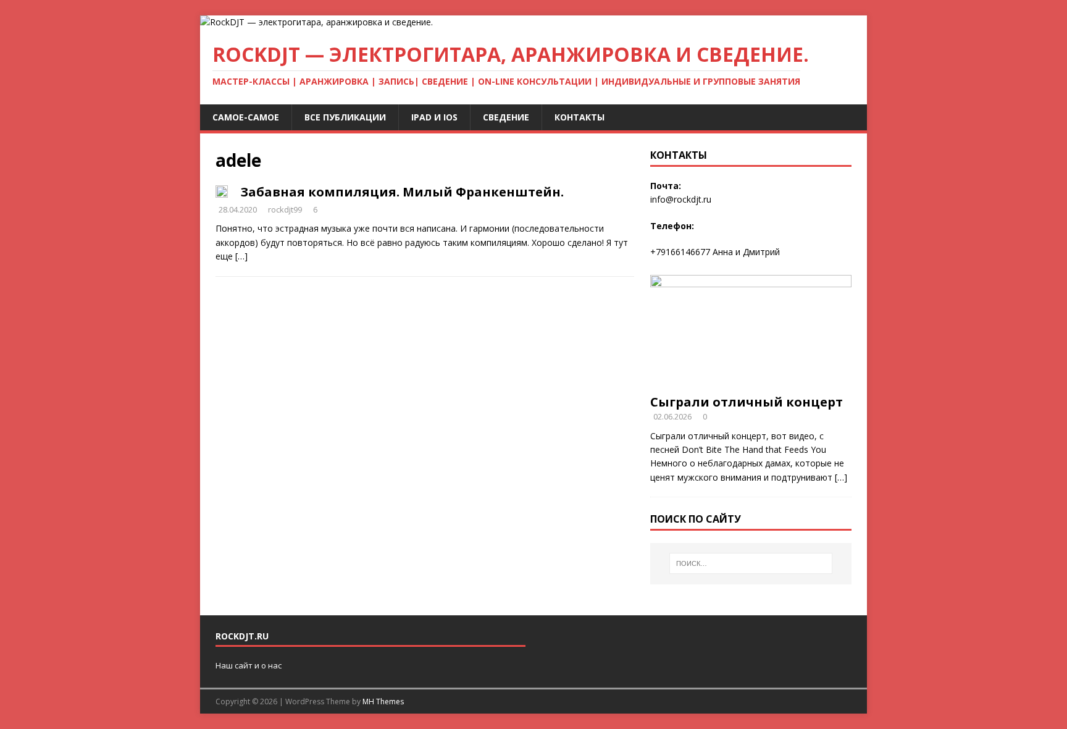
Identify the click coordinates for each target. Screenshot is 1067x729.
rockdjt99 (285, 209)
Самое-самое (245, 117)
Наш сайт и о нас (248, 665)
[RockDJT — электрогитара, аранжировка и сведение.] (316, 22)
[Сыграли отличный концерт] (751, 380)
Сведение (506, 117)
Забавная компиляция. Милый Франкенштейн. (402, 191)
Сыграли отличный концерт (746, 402)
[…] (241, 256)
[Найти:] (751, 563)
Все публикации (345, 117)
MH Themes (383, 701)
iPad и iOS (434, 117)
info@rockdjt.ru (680, 199)
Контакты (579, 117)
